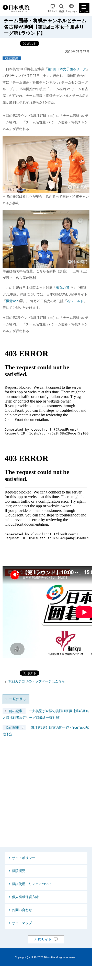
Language (71, 8)
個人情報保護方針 (25, 897)
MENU (84, 8)
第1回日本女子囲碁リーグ (67, 69)
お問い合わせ (22, 910)
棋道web (12, 301)
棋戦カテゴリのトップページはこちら (36, 681)
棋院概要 (18, 871)
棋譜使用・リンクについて (32, 884)
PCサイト (52, 8)
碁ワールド (75, 301)
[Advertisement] (46, 796)
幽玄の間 (62, 288)
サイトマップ (22, 923)
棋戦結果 (11, 58)
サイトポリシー (23, 858)
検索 (61, 8)
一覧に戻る (17, 699)
